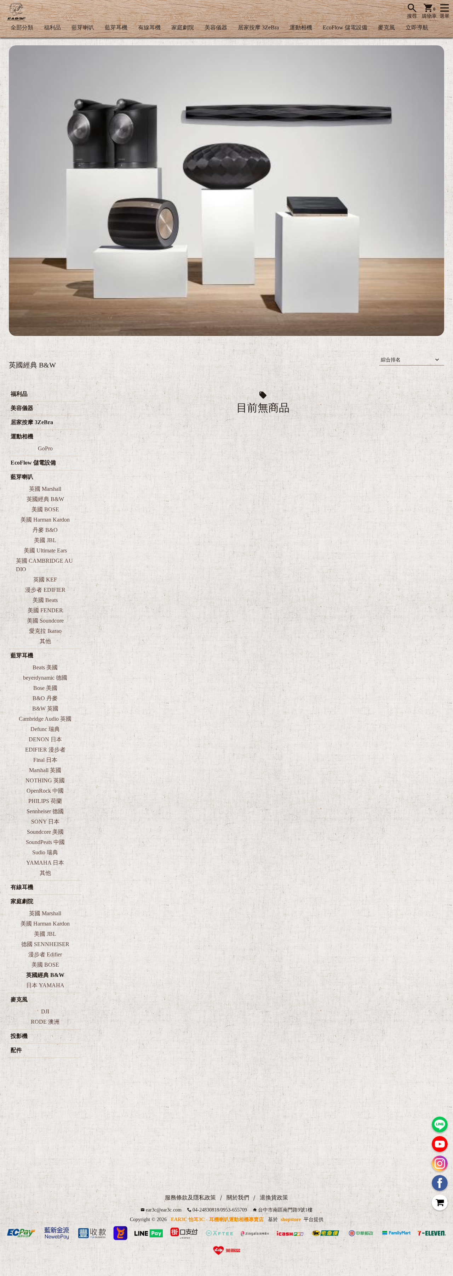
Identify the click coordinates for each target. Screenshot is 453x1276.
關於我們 (237, 1198)
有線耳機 (149, 27)
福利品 (52, 27)
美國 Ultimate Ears (45, 550)
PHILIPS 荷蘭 (45, 801)
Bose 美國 (45, 688)
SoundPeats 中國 (45, 842)
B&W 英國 (45, 709)
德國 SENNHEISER (45, 944)
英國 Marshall (45, 489)
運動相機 (300, 27)
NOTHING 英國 (45, 780)
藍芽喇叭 (82, 27)
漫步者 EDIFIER (45, 590)
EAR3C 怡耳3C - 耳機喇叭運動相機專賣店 (217, 1219)
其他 (45, 641)
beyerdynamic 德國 (45, 678)
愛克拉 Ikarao (45, 631)
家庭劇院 (182, 27)
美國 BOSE (45, 509)
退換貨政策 (274, 1198)
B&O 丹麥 (45, 698)
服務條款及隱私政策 (190, 1198)
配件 (16, 1050)
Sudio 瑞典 (45, 852)
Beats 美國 (45, 667)
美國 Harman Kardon (45, 520)
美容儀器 (216, 27)
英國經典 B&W (45, 499)
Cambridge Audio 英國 (45, 719)
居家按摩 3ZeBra (258, 27)
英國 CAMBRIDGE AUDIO (44, 565)
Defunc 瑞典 (45, 729)
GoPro (45, 448)
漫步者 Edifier (45, 954)
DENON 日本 (45, 739)
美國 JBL (45, 540)
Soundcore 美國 (45, 832)
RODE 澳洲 (45, 1022)
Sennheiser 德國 (45, 811)
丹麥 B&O (45, 530)
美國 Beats (45, 600)
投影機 (19, 1036)
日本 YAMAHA (45, 985)
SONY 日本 (45, 822)
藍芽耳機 (116, 27)
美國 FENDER (45, 610)
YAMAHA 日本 (45, 863)
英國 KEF (45, 580)
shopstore (291, 1219)
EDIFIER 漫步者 (45, 750)
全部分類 (22, 27)
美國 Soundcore (45, 621)
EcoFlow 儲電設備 (345, 27)
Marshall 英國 (45, 770)
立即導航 (417, 27)
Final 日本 (45, 760)
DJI (45, 1011)
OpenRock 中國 (45, 791)
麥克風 (386, 27)
